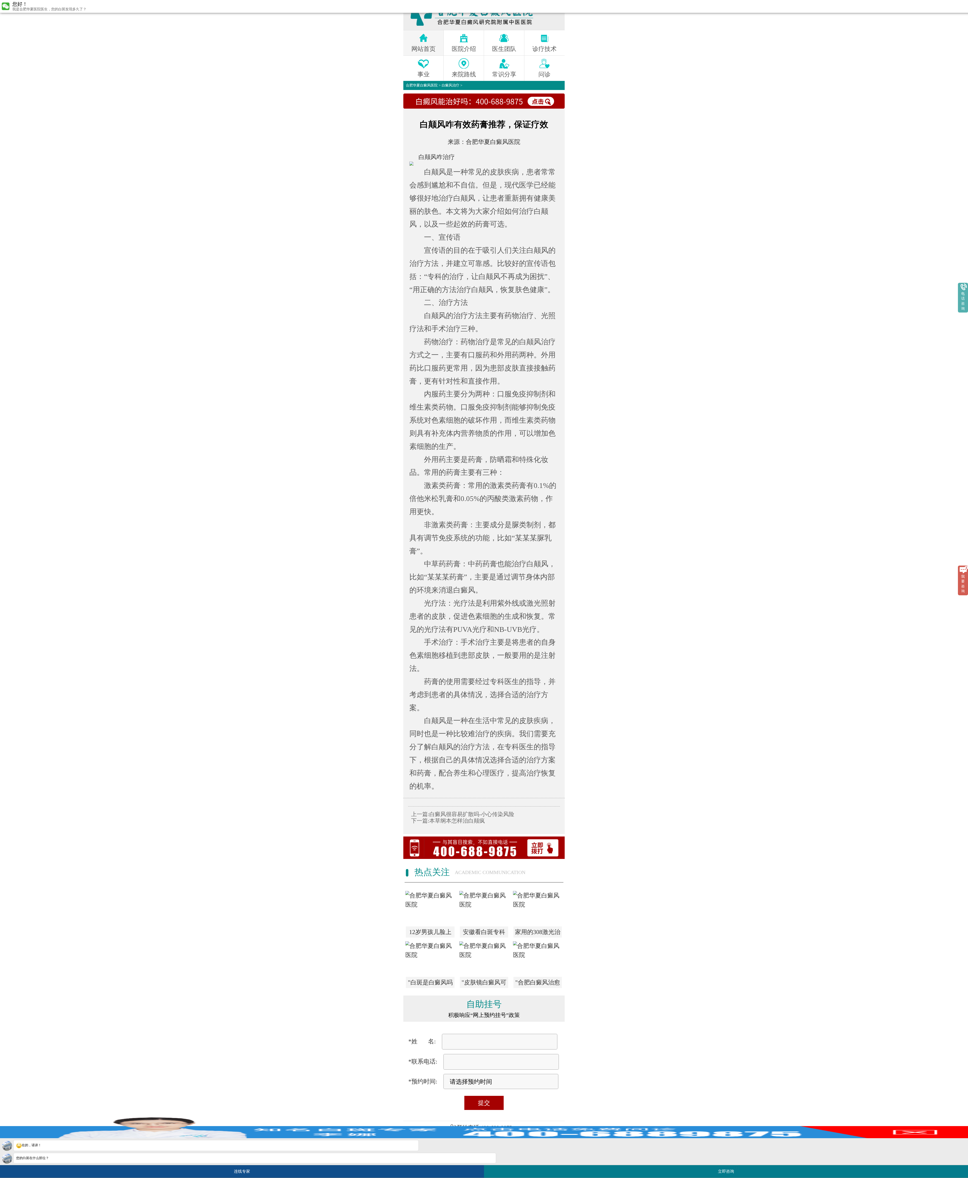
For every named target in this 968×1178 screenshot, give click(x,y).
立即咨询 (728, 1169)
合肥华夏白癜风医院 (422, 85)
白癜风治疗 (450, 85)
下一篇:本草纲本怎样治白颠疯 (448, 821)
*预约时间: (422, 1081)
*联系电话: (422, 1061)
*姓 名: (422, 1041)
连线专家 (242, 1171)
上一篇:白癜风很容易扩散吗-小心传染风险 (462, 814)
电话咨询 (963, 301)
